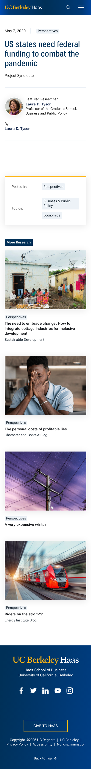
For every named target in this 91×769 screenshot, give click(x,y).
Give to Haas (45, 726)
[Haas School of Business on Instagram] (70, 690)
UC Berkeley (70, 740)
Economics (51, 215)
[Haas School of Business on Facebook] (21, 690)
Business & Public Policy (57, 203)
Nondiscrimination (71, 744)
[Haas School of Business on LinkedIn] (45, 690)
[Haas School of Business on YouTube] (57, 690)
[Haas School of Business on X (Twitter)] (33, 690)
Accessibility (43, 744)
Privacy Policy (18, 744)
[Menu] (81, 7)
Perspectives (48, 31)
